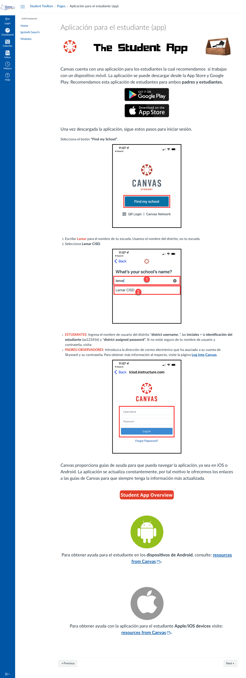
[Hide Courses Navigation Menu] (22, 6)
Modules (26, 39)
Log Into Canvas (204, 355)
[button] (7, 66)
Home (24, 25)
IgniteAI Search (30, 32)
